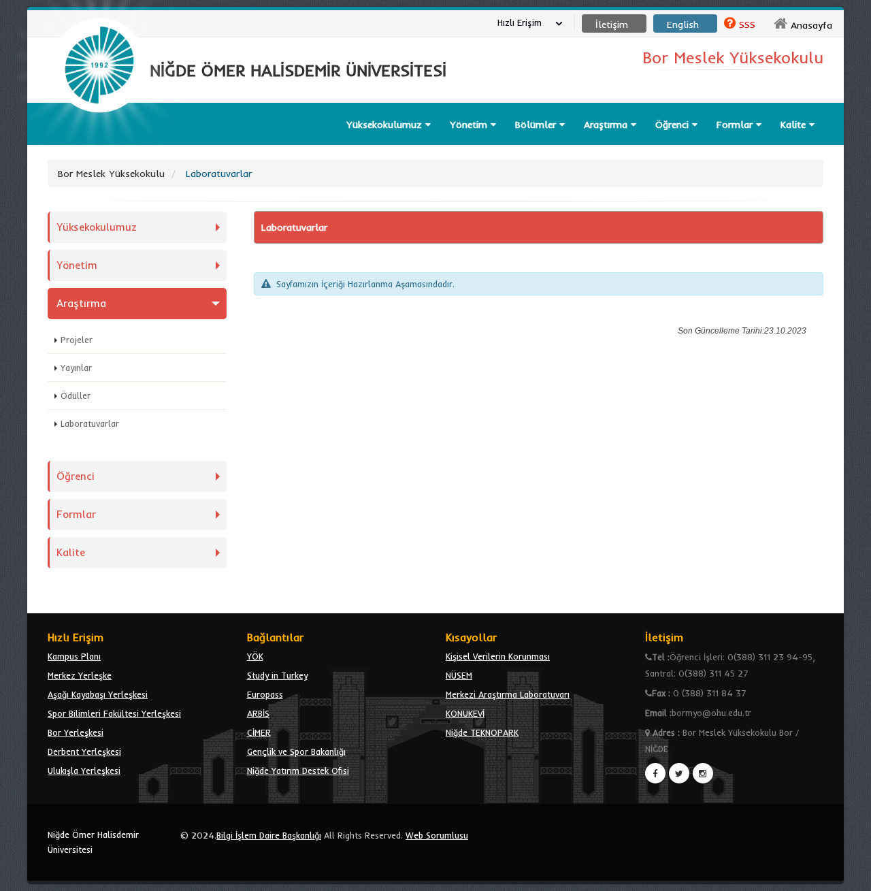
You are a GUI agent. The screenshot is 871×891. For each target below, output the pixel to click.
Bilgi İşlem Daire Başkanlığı (268, 835)
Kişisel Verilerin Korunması (498, 656)
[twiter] (679, 773)
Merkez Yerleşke (80, 675)
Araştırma (607, 124)
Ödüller (76, 395)
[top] (847, 874)
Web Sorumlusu (437, 835)
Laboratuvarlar (90, 423)
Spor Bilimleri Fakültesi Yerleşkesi (114, 713)
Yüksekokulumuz (385, 124)
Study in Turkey (277, 675)
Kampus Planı (74, 656)
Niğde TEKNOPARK (482, 732)
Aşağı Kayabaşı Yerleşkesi (98, 694)
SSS (747, 24)
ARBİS (258, 713)
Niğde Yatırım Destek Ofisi (298, 770)
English (683, 24)
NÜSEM (459, 675)
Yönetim (470, 124)
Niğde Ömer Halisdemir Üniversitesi (93, 842)
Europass (265, 694)
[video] (99, 144)
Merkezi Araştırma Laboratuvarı (508, 694)
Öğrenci (673, 124)
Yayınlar (76, 367)
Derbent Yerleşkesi (84, 751)
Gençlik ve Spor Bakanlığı (296, 751)
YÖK (255, 656)
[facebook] (655, 773)
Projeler (77, 339)
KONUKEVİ (465, 713)
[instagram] (703, 773)
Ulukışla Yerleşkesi (84, 770)
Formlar (736, 124)
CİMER (259, 732)
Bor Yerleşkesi (75, 732)
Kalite (794, 124)
